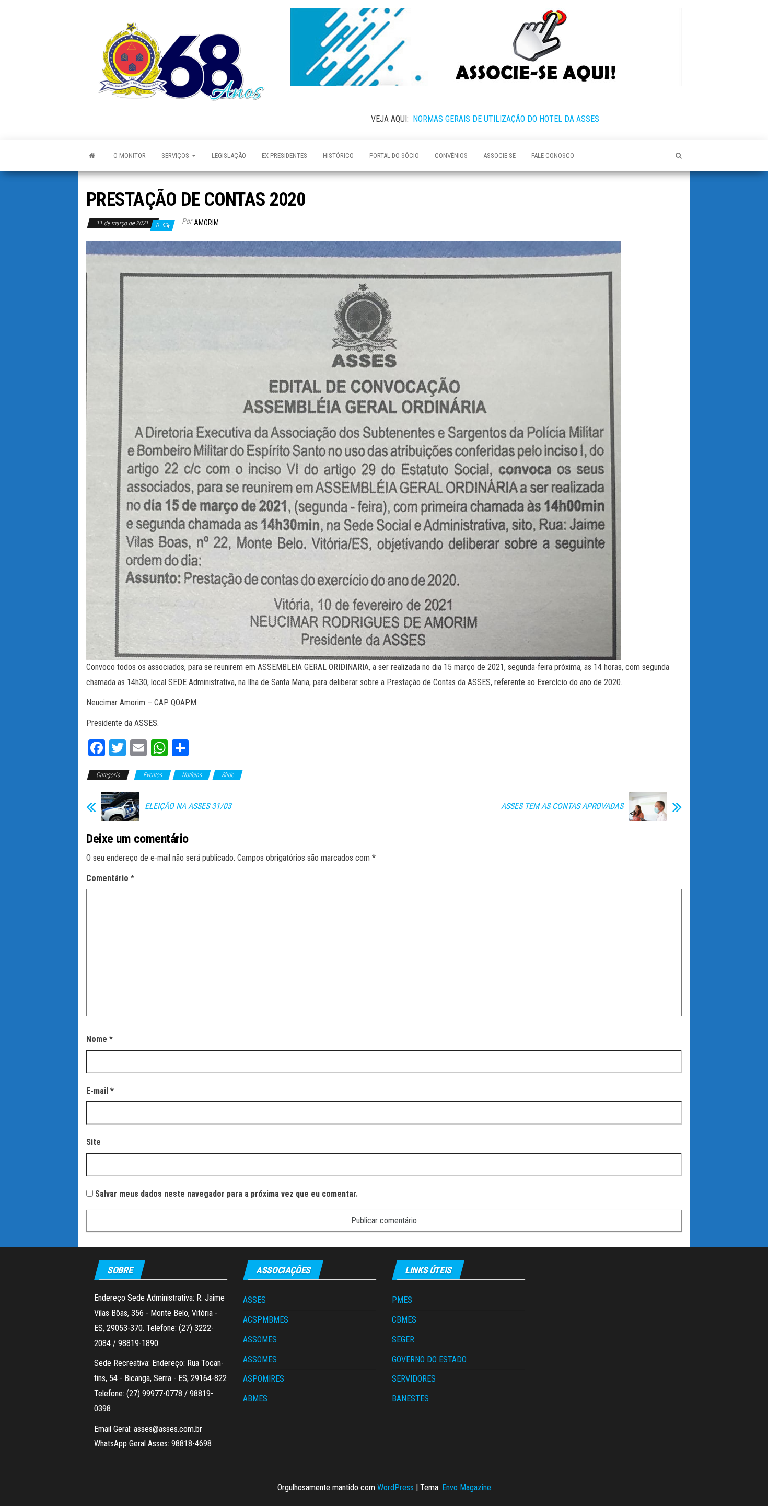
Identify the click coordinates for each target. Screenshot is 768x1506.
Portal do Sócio (394, 155)
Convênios (451, 155)
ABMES (255, 1399)
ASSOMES (260, 1340)
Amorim (206, 222)
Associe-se (499, 155)
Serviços (176, 155)
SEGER (403, 1340)
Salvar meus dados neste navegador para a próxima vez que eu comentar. (226, 1194)
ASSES (254, 1300)
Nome (99, 1039)
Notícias (192, 775)
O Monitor (129, 155)
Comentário (110, 878)
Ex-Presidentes (284, 155)
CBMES (404, 1320)
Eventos (152, 775)
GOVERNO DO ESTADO (429, 1359)
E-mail (100, 1091)
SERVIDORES (414, 1379)
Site (93, 1142)
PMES (402, 1300)
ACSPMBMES (265, 1320)
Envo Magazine (466, 1487)
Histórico (338, 155)
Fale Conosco (552, 155)
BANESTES (410, 1399)
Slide (228, 775)
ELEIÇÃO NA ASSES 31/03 (188, 806)
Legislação (229, 155)
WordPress (395, 1487)
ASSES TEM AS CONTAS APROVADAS (562, 806)
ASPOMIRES (263, 1379)
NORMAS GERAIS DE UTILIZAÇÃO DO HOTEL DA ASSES (506, 119)
